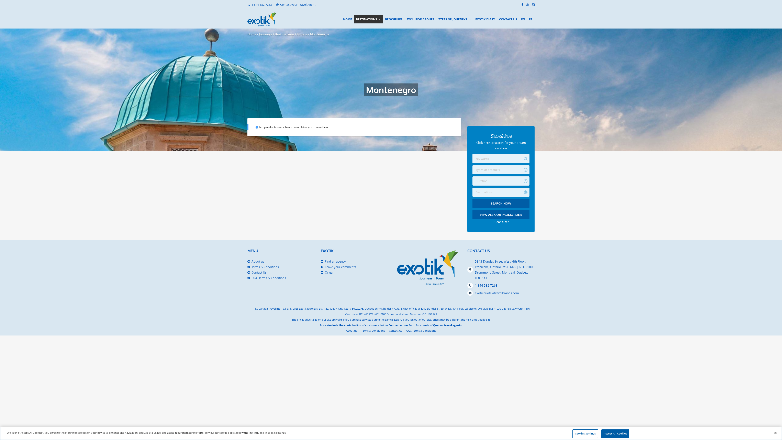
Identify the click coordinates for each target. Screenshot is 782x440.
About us (258, 261)
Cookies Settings (585, 433)
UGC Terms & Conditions (269, 278)
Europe (302, 34)
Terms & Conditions (265, 267)
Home (347, 19)
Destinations (366, 19)
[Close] (775, 432)
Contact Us (508, 19)
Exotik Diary (485, 19)
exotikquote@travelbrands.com (497, 293)
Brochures (393, 19)
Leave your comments (340, 267)
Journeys (265, 34)
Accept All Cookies (615, 433)
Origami (330, 272)
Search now (501, 203)
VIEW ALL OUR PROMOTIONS (501, 215)
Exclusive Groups (420, 19)
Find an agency (335, 261)
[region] (391, 433)
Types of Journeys (452, 19)
